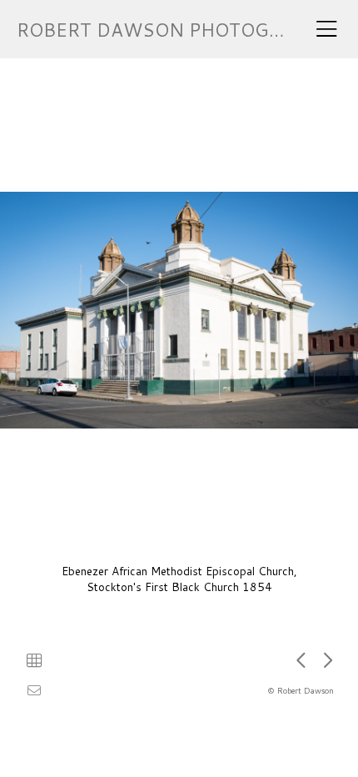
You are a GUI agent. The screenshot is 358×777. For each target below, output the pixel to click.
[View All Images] (34, 660)
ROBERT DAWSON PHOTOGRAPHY (174, 30)
